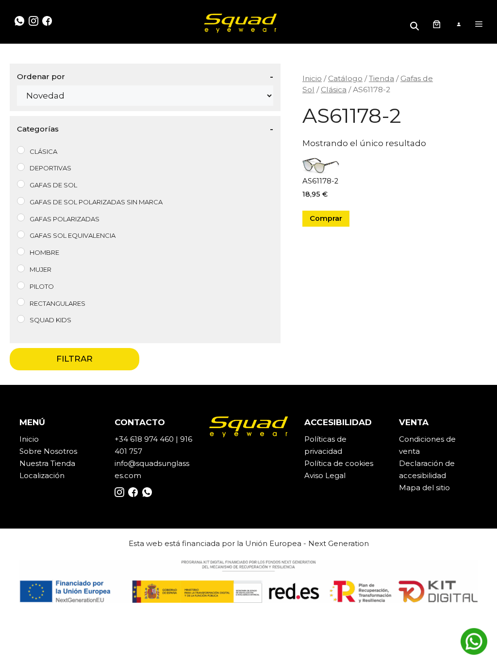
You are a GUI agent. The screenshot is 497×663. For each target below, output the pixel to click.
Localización (42, 475)
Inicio (312, 78)
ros (71, 451)
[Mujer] (21, 268)
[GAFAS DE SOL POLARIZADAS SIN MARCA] (21, 201)
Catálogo (345, 78)
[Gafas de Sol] (21, 184)
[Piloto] (21, 285)
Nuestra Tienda (47, 463)
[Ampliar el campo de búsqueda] (416, 24)
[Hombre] (21, 251)
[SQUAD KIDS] (21, 319)
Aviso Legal (325, 475)
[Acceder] (458, 24)
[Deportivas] (21, 167)
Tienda (381, 78)
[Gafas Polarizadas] (21, 217)
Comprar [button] (326, 218)
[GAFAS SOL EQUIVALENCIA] (21, 234)
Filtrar (74, 359)
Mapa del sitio (424, 487)
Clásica (334, 89)
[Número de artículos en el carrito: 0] (436, 24)
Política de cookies (338, 463)
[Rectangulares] (21, 302)
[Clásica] (21, 150)
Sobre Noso (41, 451)
